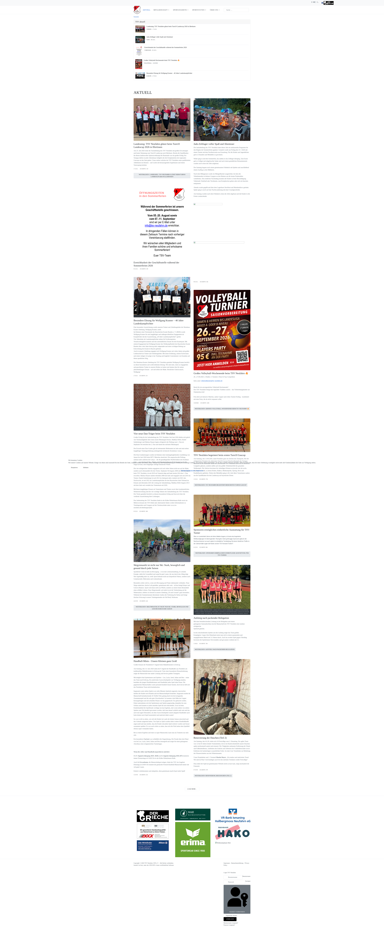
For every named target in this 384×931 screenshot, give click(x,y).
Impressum (199, 470)
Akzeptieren (74, 467)
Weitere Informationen (188, 470)
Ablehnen (85, 467)
